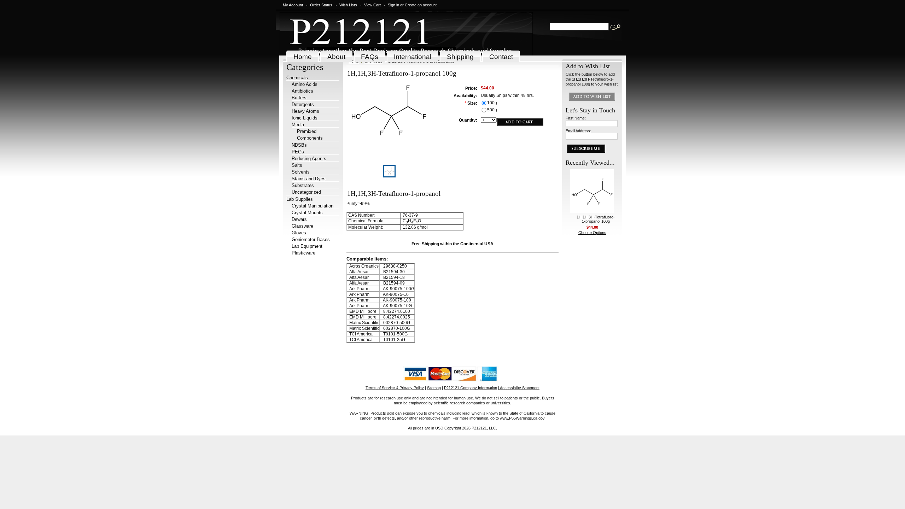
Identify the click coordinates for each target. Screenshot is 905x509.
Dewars (299, 219)
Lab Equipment (307, 246)
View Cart (372, 5)
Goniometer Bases (311, 239)
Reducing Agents (309, 158)
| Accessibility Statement (518, 388)
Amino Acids (304, 84)
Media (298, 124)
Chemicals (297, 77)
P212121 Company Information (470, 388)
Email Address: (578, 131)
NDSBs (299, 145)
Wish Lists (348, 5)
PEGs (298, 151)
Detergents (303, 104)
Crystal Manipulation (312, 206)
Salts (297, 165)
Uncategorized (306, 192)
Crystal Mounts (307, 212)
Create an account (421, 5)
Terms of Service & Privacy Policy (395, 388)
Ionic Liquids (304, 118)
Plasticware (303, 253)
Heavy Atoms (305, 111)
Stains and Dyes (309, 178)
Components (310, 138)
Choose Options (592, 232)
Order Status (321, 5)
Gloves (299, 232)
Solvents (301, 172)
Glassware (302, 226)
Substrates (303, 185)
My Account (293, 5)
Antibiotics (302, 91)
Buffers (299, 97)
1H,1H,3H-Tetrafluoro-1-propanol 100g (596, 219)
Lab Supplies (299, 199)
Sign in (393, 5)
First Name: (576, 118)
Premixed (306, 131)
